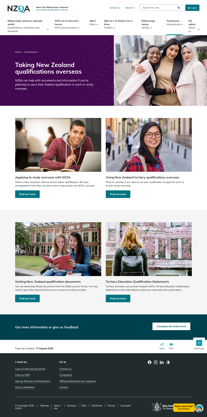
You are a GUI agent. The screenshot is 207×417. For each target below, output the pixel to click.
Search (179, 8)
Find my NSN (22, 374)
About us (129, 7)
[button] (162, 346)
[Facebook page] (150, 362)
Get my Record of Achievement (32, 381)
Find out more (27, 194)
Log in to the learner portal (30, 368)
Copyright (125, 405)
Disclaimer (97, 405)
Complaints (65, 374)
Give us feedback (25, 387)
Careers (63, 387)
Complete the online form (171, 326)
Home (18, 52)
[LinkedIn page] (162, 362)
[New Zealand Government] (172, 407)
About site (57, 407)
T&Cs (84, 405)
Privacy (111, 405)
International (30, 52)
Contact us (114, 7)
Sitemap (44, 405)
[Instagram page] (156, 362)
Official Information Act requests (77, 381)
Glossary (71, 405)
